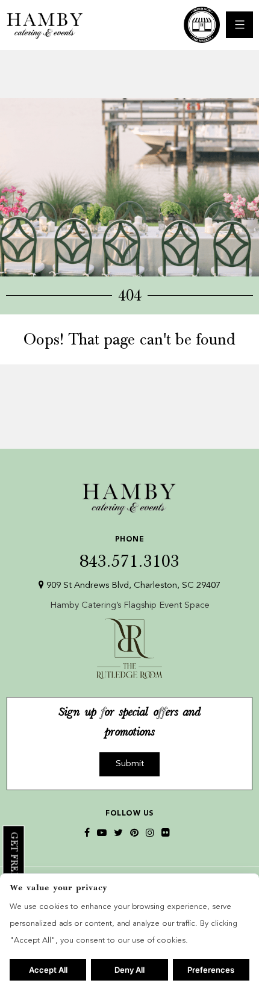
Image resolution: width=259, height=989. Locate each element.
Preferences (210, 970)
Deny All (129, 970)
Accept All (48, 970)
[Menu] (239, 24)
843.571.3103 (129, 553)
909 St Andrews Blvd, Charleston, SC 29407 (132, 585)
